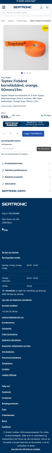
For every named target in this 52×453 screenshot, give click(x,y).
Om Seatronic (8, 352)
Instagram (6, 398)
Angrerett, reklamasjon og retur (16, 346)
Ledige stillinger (9, 375)
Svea (4, 410)
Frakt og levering (9, 335)
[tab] (22, 73)
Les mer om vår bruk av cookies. (26, 449)
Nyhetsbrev (7, 364)
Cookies (5, 369)
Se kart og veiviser (10, 253)
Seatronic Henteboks (11, 340)
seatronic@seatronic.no (13, 318)
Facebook (6, 392)
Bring (4, 421)
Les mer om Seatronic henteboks (17, 300)
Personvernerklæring (11, 358)
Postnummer (6, 144)
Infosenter (6, 329)
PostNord (6, 427)
